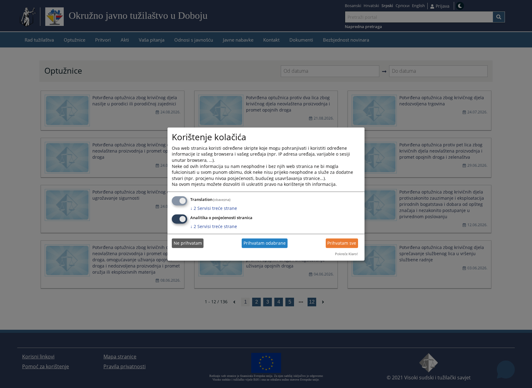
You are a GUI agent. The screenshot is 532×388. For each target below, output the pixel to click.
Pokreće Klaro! (346, 253)
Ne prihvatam (188, 243)
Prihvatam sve (341, 243)
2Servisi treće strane (213, 208)
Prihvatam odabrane (265, 243)
